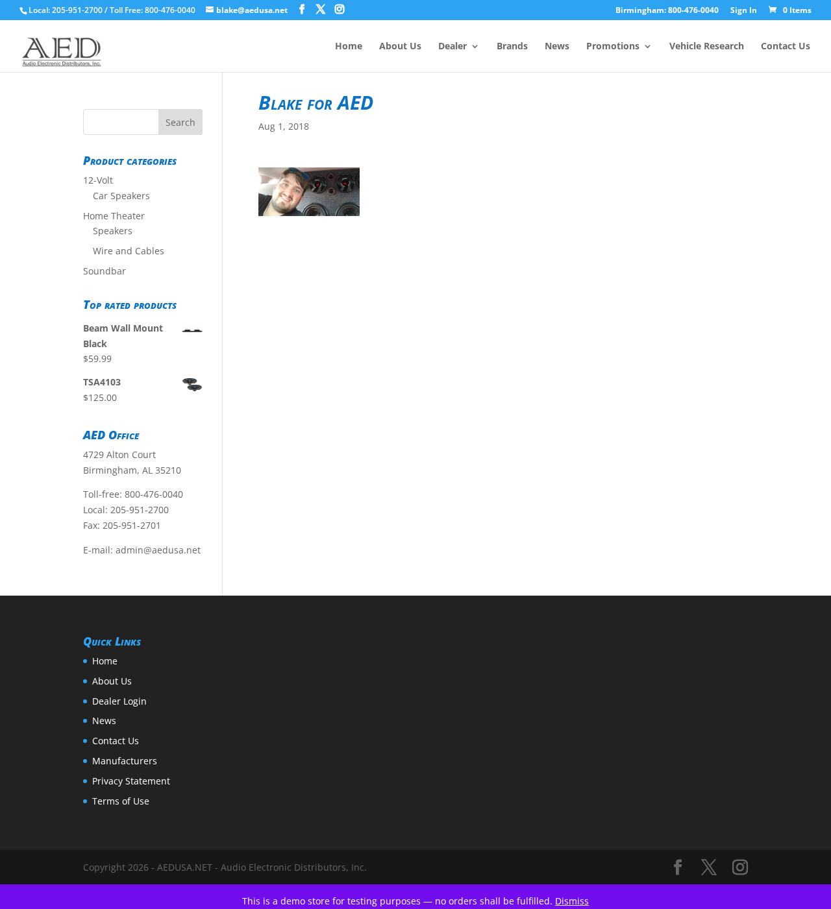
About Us (400, 47)
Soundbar (104, 271)
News (557, 47)
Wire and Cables (128, 251)
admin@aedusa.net (158, 550)
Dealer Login (119, 701)
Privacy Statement (131, 781)
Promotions (612, 47)
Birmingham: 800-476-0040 (667, 11)
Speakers (112, 230)
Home (348, 47)
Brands (512, 47)
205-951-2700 (139, 509)
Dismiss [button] (572, 901)
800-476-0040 (154, 494)
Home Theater (114, 216)
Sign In (743, 11)
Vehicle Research (706, 47)
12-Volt (98, 180)
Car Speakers (121, 195)
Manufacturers (124, 761)
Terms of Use (120, 801)
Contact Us (785, 47)
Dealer (452, 47)
